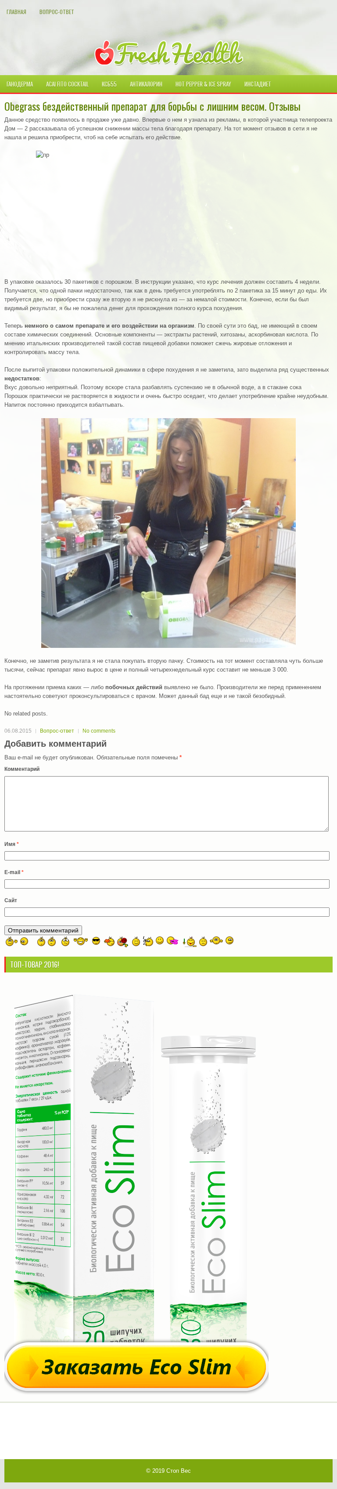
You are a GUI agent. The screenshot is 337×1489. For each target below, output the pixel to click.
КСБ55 (109, 84)
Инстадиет (257, 84)
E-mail (14, 872)
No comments (98, 731)
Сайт (10, 900)
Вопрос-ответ (56, 11)
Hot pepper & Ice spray (203, 84)
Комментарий (21, 769)
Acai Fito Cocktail (67, 84)
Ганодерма (20, 84)
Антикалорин (146, 84)
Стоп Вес (178, 1470)
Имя (11, 844)
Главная (16, 11)
